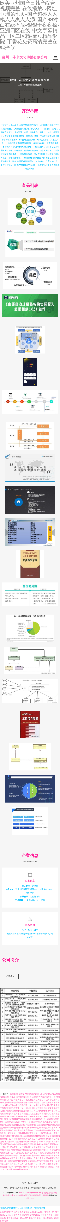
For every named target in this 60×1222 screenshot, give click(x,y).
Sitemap (30, 1198)
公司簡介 (10, 976)
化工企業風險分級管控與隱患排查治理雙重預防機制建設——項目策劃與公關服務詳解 (30, 530)
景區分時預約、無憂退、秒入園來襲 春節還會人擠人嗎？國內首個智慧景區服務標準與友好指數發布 (30, 273)
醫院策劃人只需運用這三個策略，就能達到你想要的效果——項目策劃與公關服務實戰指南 (30, 209)
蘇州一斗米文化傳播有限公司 (24, 57)
